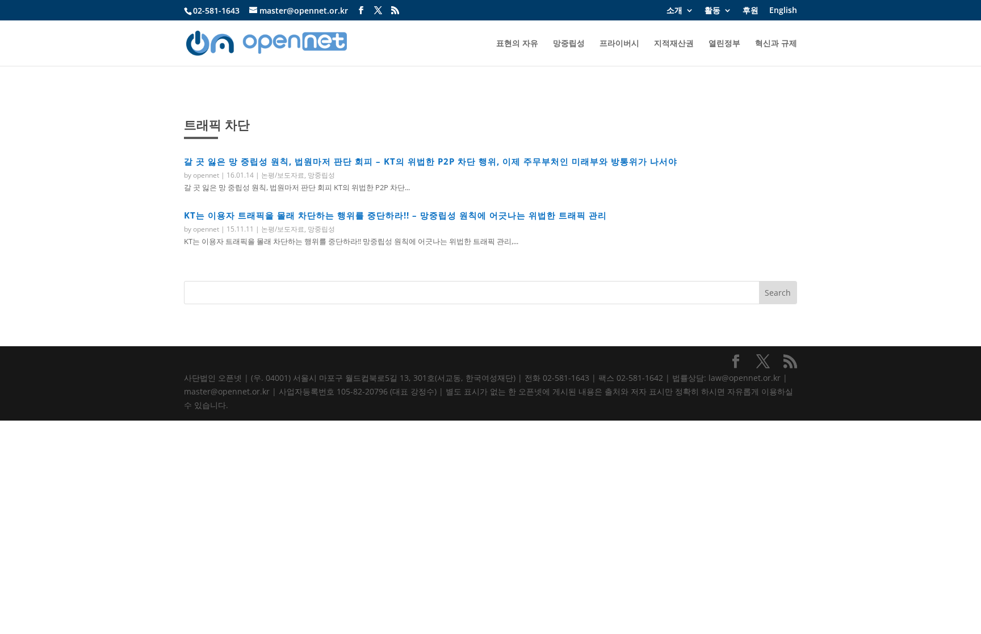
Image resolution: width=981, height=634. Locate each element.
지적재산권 (674, 43)
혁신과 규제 (776, 43)
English (783, 10)
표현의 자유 (517, 43)
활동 (712, 10)
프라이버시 (619, 43)
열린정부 (724, 43)
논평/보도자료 (282, 175)
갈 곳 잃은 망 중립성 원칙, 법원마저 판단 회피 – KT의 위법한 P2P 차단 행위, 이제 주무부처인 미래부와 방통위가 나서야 (430, 161)
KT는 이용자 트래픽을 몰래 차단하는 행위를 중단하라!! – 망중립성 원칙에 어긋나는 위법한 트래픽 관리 (395, 215)
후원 (750, 10)
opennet (206, 175)
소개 (674, 10)
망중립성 (569, 43)
